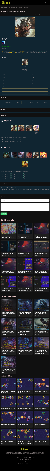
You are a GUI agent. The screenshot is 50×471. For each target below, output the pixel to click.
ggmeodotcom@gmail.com (26, 459)
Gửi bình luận (4, 213)
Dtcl (6, 7)
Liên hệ (27, 463)
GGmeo (2, 7)
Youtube (35, 463)
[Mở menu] (48, 2)
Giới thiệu (14, 463)
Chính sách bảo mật (21, 463)
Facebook (31, 463)
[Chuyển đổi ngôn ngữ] (45, 2)
